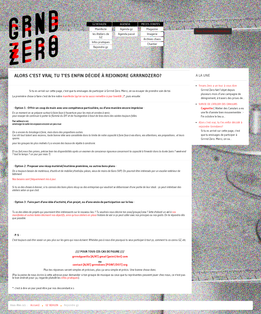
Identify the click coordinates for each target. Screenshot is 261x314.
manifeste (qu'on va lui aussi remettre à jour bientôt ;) (93, 96)
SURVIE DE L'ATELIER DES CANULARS (218, 104)
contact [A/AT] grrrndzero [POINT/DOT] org (100, 264)
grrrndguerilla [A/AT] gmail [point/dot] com (100, 256)
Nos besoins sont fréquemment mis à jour (34, 179)
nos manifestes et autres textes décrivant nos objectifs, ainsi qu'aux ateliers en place (94, 213)
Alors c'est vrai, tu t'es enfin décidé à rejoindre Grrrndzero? (87, 75)
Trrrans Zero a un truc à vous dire (218, 85)
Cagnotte (207, 108)
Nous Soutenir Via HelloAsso (213, 31)
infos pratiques (69, 277)
